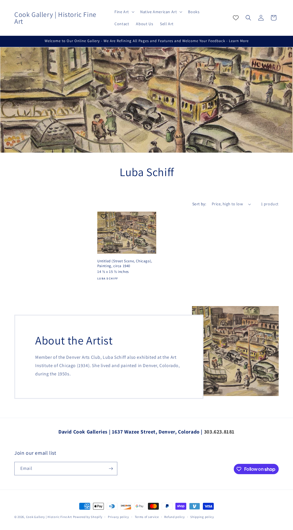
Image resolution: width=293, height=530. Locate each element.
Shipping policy (202, 517)
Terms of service (147, 517)
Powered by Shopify (87, 517)
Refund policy (174, 517)
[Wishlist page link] (236, 18)
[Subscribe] (110, 468)
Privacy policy (118, 517)
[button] (124, 12)
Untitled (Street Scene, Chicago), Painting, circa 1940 (124, 263)
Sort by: (199, 203)
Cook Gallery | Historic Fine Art (49, 517)
